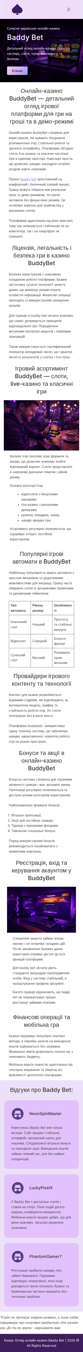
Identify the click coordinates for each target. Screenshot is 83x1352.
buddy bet (28, 179)
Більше (17, 71)
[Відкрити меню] (68, 9)
